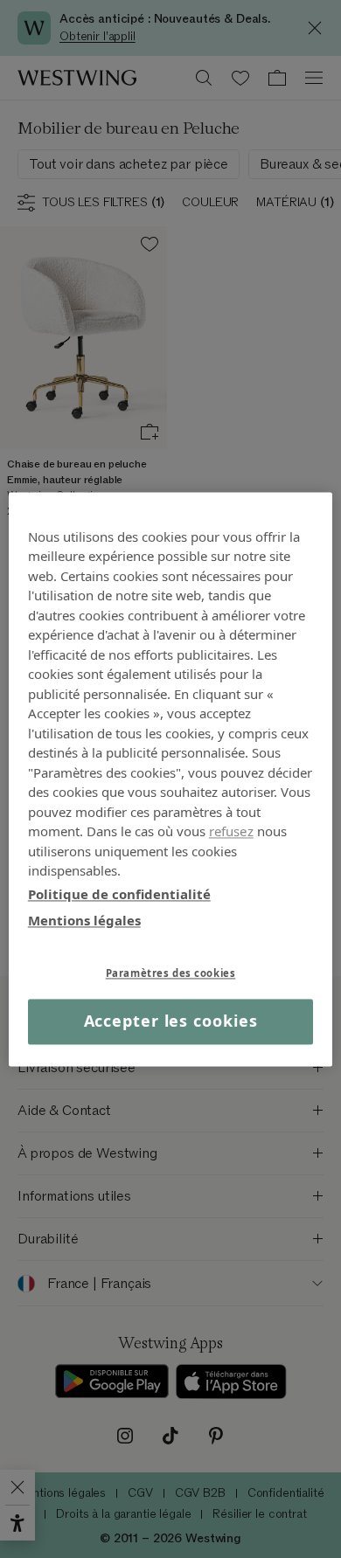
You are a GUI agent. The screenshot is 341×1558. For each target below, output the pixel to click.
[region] (171, 779)
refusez (231, 831)
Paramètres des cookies (171, 973)
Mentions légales (84, 920)
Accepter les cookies (171, 1021)
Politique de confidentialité (119, 894)
